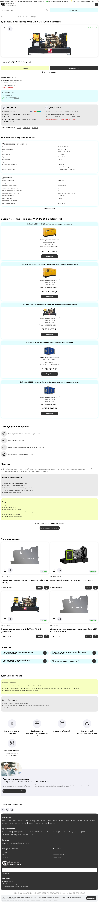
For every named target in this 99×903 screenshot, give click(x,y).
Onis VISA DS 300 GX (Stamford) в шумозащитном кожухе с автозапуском (49, 264)
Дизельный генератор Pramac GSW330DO (71, 580)
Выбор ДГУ (5, 852)
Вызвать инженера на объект (14, 791)
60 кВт (43, 820)
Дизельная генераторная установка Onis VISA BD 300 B (24, 581)
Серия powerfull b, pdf (16, 440)
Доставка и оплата (58, 854)
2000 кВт (45, 823)
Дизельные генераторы (8, 17)
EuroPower (5, 834)
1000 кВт (37, 823)
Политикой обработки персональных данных (23, 899)
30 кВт (26, 820)
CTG (32, 834)
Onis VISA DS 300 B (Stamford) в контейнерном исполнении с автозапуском (49, 382)
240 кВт (19, 17)
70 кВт (49, 820)
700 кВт (17, 823)
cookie (5, 899)
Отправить (5, 873)
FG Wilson (78, 832)
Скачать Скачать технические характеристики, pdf (26, 447)
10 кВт (9, 820)
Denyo (19, 834)
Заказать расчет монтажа (49, 528)
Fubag (71, 832)
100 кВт (67, 820)
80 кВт (55, 820)
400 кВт (92, 820)
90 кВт (61, 820)
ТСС (83, 832)
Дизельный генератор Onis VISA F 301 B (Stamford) (21, 630)
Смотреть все (49, 208)
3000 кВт (52, 823)
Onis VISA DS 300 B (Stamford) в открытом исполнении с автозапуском (49, 304)
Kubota (55, 832)
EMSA (21, 832)
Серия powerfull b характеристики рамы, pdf (24, 434)
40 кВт (32, 820)
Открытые (35, 127)
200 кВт (79, 820)
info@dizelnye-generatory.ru (10, 884)
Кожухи (21, 843)
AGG (10, 832)
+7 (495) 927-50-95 (7, 881)
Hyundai (13, 834)
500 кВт (4, 823)
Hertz (31, 832)
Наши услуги (57, 857)
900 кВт (31, 823)
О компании (57, 852)
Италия (16, 97)
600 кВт (11, 823)
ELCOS (15, 832)
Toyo (60, 832)
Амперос (26, 834)
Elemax (49, 832)
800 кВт (24, 823)
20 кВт (20, 820)
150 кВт (73, 820)
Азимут (89, 832)
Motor (26, 832)
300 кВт (86, 820)
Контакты (5, 857)
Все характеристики (7, 87)
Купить (25, 68)
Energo (43, 832)
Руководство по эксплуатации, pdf (20, 454)
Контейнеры (13, 843)
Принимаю (91, 898)
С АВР (28, 843)
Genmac (4, 832)
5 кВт (3, 820)
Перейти (49, 256)
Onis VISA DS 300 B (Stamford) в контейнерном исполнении (49, 342)
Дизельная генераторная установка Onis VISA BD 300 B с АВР (73, 630)
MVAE (37, 832)
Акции (4, 854)
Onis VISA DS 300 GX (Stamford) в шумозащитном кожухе (49, 224)
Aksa (65, 832)
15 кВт (14, 820)
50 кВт (37, 820)
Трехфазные (26, 127)
